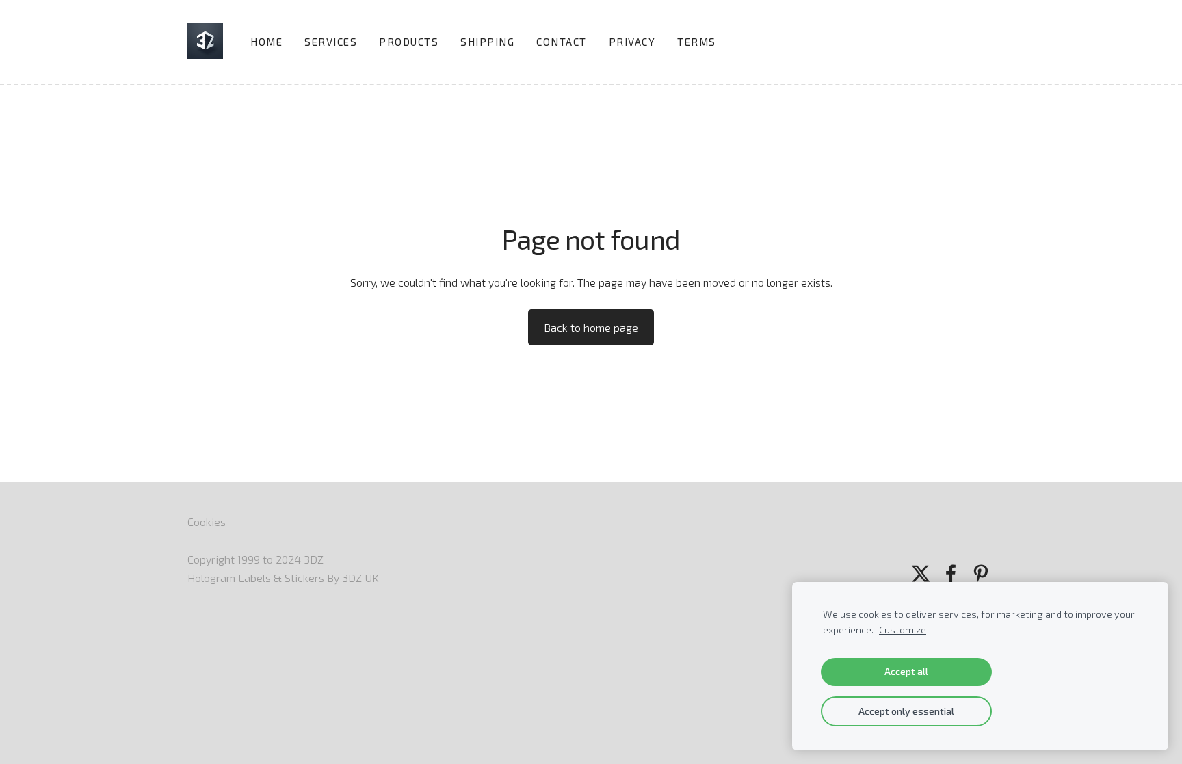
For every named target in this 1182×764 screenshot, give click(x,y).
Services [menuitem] (330, 42)
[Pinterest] (981, 573)
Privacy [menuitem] (632, 42)
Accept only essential (906, 711)
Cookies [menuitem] (206, 521)
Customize (902, 629)
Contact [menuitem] (561, 42)
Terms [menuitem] (696, 42)
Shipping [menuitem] (487, 42)
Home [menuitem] (266, 42)
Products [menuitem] (408, 42)
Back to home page (591, 327)
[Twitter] (920, 573)
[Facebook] (950, 573)
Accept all (906, 671)
